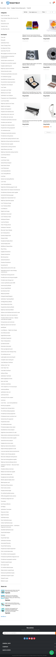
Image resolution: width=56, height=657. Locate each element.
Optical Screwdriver (5, 260)
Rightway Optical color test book (8, 325)
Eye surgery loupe (5, 565)
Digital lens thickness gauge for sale (9, 187)
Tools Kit (29, 8)
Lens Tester (3, 87)
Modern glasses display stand (7, 480)
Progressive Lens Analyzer (7, 85)
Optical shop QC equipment (7, 419)
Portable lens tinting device (7, 136)
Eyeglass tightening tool (6, 66)
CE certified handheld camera (7, 493)
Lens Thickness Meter (6, 206)
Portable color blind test (6, 122)
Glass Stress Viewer (5, 165)
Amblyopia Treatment (6, 227)
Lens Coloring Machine (6, 184)
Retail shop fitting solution (7, 485)
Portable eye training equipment (8, 413)
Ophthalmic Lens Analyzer (7, 95)
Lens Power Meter (5, 101)
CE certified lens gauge (6, 76)
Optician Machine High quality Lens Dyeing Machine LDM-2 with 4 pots (32, 64)
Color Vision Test (5, 368)
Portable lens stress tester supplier (8, 438)
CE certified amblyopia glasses (8, 411)
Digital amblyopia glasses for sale (8, 448)
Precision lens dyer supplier (7, 144)
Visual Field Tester (5, 538)
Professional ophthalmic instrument (9, 74)
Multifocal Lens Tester (6, 93)
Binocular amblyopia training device (9, 457)
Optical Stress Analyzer (6, 163)
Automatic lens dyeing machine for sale (10, 138)
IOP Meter (3, 507)
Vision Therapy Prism (5, 45)
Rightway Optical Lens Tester (7, 103)
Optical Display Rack (5, 243)
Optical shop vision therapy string (8, 351)
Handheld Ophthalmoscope (7, 530)
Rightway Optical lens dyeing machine (9, 152)
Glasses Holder (4, 238)
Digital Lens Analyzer (5, 106)
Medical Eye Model (5, 293)
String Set (3, 40)
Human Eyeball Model (6, 288)
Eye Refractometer (5, 343)
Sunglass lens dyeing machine (7, 125)
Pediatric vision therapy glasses (8, 454)
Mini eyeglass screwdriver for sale (8, 53)
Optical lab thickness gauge (7, 195)
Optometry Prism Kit (5, 51)
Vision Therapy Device (6, 225)
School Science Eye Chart (6, 304)
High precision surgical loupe (7, 570)
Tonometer (3, 501)
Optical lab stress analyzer (7, 440)
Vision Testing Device (5, 341)
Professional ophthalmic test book (8, 120)
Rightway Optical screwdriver (7, 68)
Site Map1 (45, 655)
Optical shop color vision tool (7, 114)
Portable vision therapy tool (7, 280)
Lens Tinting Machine (6, 173)
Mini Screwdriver (4, 257)
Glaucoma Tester (5, 512)
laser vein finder (4, 381)
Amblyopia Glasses (5, 219)
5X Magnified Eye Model (6, 301)
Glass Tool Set (5, 15)
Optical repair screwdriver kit (7, 60)
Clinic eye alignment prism (7, 349)
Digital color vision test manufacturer (9, 315)
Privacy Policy (39, 655)
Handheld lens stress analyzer (7, 430)
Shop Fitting (3, 249)
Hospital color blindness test (7, 111)
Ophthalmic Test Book (6, 376)
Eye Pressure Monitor (6, 504)
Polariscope (3, 157)
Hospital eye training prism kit (7, 275)
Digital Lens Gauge (5, 211)
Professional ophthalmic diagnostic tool (10, 557)
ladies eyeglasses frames (6, 378)
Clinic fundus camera (5, 488)
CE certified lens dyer (5, 130)
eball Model (3, 327)
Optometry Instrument (6, 346)
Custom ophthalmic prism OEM (8, 283)
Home (8, 8)
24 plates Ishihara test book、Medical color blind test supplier (9, 318)
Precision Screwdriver (6, 262)
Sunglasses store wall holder (7, 477)
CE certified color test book (7, 117)
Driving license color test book (7, 322)
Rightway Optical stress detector (8, 446)
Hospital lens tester (5, 421)
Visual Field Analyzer (5, 532)
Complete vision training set (7, 360)
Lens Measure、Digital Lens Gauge (9, 330)
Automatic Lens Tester (6, 90)
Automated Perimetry (6, 543)
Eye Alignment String (5, 48)
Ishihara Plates (4, 373)
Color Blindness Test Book (7, 362)
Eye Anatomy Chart (5, 291)
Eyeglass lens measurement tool (8, 198)
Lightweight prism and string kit (8, 357)
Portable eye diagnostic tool (7, 498)
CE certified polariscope (6, 424)
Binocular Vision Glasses (6, 230)
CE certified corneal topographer (8, 554)
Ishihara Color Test (5, 365)
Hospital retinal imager (6, 490)
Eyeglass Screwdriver (5, 251)
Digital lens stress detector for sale (8, 432)
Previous (49, 132)
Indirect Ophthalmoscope (6, 523)
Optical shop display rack (6, 474)
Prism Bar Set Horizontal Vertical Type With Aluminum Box (32, 121)
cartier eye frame (5, 395)
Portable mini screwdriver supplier (8, 63)
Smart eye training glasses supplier (9, 459)
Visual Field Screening (6, 546)
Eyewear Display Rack (6, 235)
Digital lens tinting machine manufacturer (10, 141)
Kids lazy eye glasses (5, 405)
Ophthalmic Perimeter (6, 540)
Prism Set (3, 37)
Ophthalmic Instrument (6, 214)
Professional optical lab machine (8, 133)
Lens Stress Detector (5, 155)
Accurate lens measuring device (8, 82)
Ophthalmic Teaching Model (7, 299)
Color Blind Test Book (6, 370)
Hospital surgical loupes (6, 562)
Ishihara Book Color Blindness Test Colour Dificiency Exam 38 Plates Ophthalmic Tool (32, 93)
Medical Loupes (4, 581)
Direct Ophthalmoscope (6, 520)
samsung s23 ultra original (7, 397)
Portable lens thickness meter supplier (9, 192)
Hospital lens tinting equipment (8, 128)
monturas (3, 400)
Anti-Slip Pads (5, 29)
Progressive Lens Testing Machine (8, 98)
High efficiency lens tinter (6, 149)
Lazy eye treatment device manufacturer (10, 451)
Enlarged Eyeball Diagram (6, 296)
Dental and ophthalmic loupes (7, 573)
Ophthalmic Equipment (6, 338)
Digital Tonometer (5, 515)
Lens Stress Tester (5, 160)
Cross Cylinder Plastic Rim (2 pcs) (9, 18)
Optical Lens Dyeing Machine (7, 179)
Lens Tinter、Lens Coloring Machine (9, 403)
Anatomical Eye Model (6, 285)
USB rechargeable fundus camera (8, 496)
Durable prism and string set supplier (9, 277)
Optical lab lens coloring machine (8, 146)
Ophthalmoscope (5, 517)
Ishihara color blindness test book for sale (10, 312)
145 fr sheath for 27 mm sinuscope (9, 386)
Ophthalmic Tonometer (6, 509)
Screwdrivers (5, 23)
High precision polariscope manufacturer (10, 435)
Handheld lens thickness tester (8, 79)
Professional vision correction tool (8, 416)
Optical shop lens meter (6, 71)
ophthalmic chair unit (5, 392)
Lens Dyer (3, 176)
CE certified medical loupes (7, 567)
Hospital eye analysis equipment (8, 548)
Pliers (3, 21)
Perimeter (3, 535)
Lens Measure (4, 208)
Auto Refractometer (5, 333)
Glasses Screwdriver (5, 254)
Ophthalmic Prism (5, 43)
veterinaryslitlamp (5, 389)
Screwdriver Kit (4, 265)
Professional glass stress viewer (8, 427)
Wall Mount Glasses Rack (6, 246)
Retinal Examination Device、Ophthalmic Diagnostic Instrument (10, 526)
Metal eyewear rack (5, 482)
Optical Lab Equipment (6, 109)
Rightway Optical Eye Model (7, 310)
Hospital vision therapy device (7, 408)
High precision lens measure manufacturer (10, 190)
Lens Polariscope (5, 168)
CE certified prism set (5, 354)
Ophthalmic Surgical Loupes (7, 575)
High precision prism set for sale (8, 268)
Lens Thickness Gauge (6, 203)
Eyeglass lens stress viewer (7, 443)
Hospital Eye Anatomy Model (7, 307)
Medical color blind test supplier (8, 471)
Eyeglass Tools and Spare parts (18, 8)
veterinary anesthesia (6, 384)
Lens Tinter (3, 181)
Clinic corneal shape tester (7, 551)
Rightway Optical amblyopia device (9, 462)
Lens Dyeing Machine (5, 171)
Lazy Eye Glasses (5, 222)
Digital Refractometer (6, 335)
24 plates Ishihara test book (7, 469)
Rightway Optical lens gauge (7, 200)
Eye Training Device (5, 233)
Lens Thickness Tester (6, 216)
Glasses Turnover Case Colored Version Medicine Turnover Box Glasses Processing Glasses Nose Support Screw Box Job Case (32, 35)
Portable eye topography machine (8, 559)
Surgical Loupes (4, 578)
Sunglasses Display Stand (7, 241)
